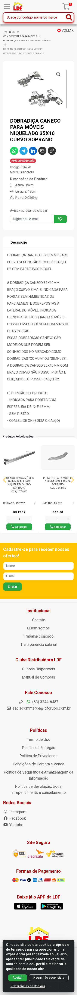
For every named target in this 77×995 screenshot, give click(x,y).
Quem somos (38, 628)
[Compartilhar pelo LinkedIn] (33, 151)
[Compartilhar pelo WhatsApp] (14, 151)
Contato (38, 620)
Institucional (38, 610)
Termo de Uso (38, 739)
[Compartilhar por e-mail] (42, 151)
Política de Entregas (38, 748)
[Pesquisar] (69, 17)
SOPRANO (27, 172)
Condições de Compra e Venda (38, 764)
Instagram (17, 812)
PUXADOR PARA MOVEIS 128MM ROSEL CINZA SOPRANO (57, 481)
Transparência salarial (39, 644)
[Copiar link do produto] (52, 151)
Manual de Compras (38, 677)
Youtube (16, 825)
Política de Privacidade (38, 756)
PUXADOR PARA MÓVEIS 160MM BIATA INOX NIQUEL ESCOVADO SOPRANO (19, 482)
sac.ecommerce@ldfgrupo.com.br (42, 708)
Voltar (67, 30)
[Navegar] (4, 480)
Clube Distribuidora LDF (38, 659)
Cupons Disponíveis (38, 669)
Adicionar (20, 526)
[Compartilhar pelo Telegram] (23, 151)
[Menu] (7, 6)
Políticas (38, 730)
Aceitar (18, 977)
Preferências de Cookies (27, 986)
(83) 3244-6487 (44, 702)
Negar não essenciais (48, 977)
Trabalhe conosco (38, 636)
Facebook (17, 818)
